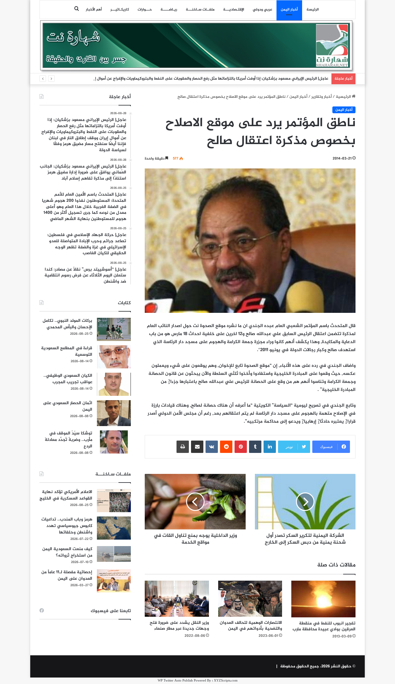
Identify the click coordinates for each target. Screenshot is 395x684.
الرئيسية (344, 96)
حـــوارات (145, 9)
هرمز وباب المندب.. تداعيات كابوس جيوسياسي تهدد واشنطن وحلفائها (66, 526)
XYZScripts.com (226, 681)
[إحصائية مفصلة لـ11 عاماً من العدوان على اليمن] (114, 580)
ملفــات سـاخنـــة (200, 9)
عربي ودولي (262, 9)
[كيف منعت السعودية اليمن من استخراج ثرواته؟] (114, 554)
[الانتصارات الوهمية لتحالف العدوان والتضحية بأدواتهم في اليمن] (250, 599)
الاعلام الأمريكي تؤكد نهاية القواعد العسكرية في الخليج (66, 495)
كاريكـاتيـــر (119, 9)
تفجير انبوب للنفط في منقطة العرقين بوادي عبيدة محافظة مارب (324, 626)
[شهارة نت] (197, 46)
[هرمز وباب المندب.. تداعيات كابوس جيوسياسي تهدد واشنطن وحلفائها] (114, 528)
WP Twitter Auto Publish (175, 681)
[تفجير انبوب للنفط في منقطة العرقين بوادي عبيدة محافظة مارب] (323, 599)
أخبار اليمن (289, 9)
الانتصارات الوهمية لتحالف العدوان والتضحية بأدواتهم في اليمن (251, 625)
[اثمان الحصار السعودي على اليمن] (114, 413)
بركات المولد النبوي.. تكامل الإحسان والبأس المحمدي (67, 324)
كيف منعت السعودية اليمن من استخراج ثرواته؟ (67, 552)
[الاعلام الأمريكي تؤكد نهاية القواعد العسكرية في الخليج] (114, 500)
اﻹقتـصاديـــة (233, 9)
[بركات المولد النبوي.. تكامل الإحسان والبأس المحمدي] (114, 329)
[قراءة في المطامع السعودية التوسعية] (114, 356)
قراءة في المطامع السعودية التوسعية (66, 351)
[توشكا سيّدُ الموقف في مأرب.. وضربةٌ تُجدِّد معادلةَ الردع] (114, 442)
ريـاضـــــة (168, 9)
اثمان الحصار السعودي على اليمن (67, 406)
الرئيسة (312, 9)
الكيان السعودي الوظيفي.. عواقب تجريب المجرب (68, 379)
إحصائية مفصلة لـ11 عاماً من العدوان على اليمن (66, 575)
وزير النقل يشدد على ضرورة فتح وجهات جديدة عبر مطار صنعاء (179, 625)
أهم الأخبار (94, 9)
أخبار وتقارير (321, 96)
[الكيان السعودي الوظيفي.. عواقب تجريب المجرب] (114, 384)
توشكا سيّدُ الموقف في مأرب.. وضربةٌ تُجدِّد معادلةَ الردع (68, 440)
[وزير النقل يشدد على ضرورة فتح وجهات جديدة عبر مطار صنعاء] (177, 599)
